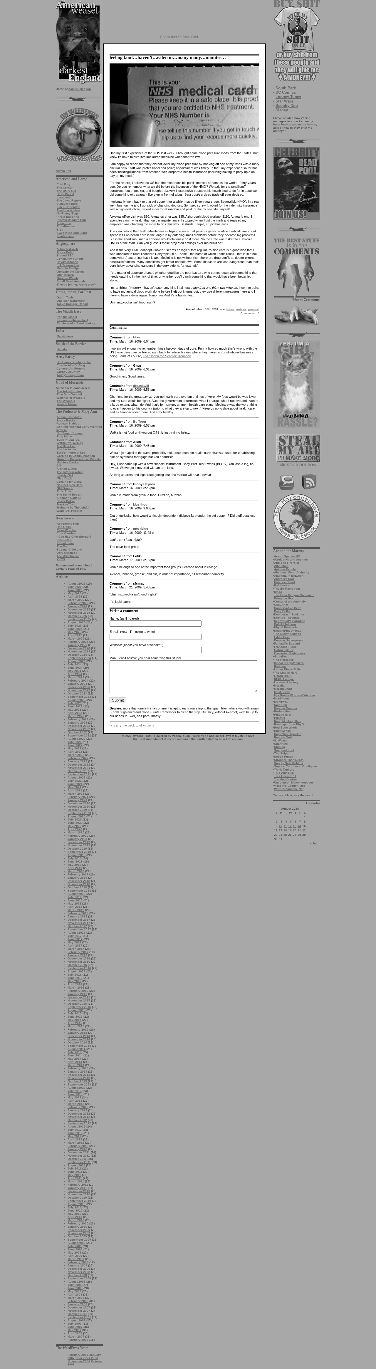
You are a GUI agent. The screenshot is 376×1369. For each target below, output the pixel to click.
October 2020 (77, 809)
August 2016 (76, 971)
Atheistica (281, 566)
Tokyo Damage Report (72, 304)
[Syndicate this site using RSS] (309, 489)
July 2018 (75, 897)
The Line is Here (68, 210)
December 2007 (79, 1307)
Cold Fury (63, 184)
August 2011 (76, 1165)
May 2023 (74, 709)
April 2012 (75, 1139)
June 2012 (75, 1133)
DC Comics (286, 92)
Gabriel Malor (283, 650)
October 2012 (77, 1120)
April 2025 (75, 635)
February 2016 (78, 990)
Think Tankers (284, 769)
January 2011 (77, 1188)
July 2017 (75, 935)
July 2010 (75, 1207)
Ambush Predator (69, 417)
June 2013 (75, 1094)
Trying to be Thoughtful (73, 507)
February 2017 (78, 952)
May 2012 (74, 1136)
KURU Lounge (284, 679)
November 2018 (79, 884)
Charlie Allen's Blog (71, 365)
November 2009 (79, 1233)
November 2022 (79, 729)
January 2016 (77, 994)
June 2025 (75, 628)
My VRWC (281, 701)
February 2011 (78, 1184)
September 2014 (79, 1045)
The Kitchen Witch (70, 472)
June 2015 (75, 1016)
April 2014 (75, 1061)
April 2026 (75, 596)
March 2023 (76, 716)
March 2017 (76, 948)
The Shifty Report (69, 494)
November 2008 (79, 1272)
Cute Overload (67, 533)
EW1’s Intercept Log (71, 452)
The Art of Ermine (69, 391)
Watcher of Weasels (71, 397)
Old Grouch (65, 488)
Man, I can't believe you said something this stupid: (146, 658)
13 (294, 826)
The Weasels (66, 400)
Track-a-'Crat (66, 504)
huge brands (282, 124)
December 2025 (79, 609)
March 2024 (76, 677)
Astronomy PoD (68, 523)
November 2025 (79, 612)
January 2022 (77, 761)
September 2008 (79, 1278)
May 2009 (74, 1252)
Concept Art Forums (71, 368)
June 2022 (75, 745)
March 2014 (76, 1065)
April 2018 (75, 906)
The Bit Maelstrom (287, 588)
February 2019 (78, 874)
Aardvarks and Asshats (291, 559)
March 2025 (76, 638)
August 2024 (76, 661)
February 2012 (78, 1145)
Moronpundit (283, 688)
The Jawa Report (69, 200)
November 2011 (79, 1155)
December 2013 (79, 1074)
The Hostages (284, 659)
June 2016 (75, 977)
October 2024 (77, 654)
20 (294, 830)
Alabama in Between (288, 575)
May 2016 (74, 981)
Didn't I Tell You (285, 624)
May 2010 (74, 1213)
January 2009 (77, 1265)
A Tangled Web (67, 249)
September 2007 (79, 1317)
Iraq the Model (67, 316)
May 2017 (74, 942)
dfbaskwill (141, 385)
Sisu (60, 229)
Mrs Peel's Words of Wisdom (294, 695)
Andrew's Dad (284, 579)
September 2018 (79, 890)
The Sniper (282, 753)
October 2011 (77, 1158)
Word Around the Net (288, 789)
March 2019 (76, 871)
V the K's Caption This (290, 785)
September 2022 (79, 735)
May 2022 (74, 748)
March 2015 (76, 1026)
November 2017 (79, 923)
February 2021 (78, 796)
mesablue (140, 528)
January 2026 (77, 606)
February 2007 (78, 1339)
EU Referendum (68, 265)
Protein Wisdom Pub (71, 220)
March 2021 (76, 793)
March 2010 (76, 1220)
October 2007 (77, 1314)
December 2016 (79, 958)
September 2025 (79, 619)
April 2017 (75, 945)
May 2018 (74, 903)
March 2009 (76, 1259)
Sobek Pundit (283, 756)
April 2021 (75, 790)
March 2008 (76, 1297)
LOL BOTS (64, 539)
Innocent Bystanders (289, 663)
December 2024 (79, 648)
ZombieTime (65, 236)
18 (285, 830)
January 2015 (77, 1032)
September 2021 (79, 774)
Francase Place (285, 646)
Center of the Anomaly (290, 601)
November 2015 (79, 1000)
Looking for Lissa (69, 481)
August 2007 (76, 1320)
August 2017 (76, 932)
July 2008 (75, 1284)
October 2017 (77, 926)
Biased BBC (65, 255)
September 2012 (79, 1123)
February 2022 (78, 758)
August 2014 (76, 1049)
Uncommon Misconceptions (294, 782)
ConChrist (281, 604)
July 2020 (75, 819)
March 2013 (76, 1103)
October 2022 (77, 732)
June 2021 (75, 784)
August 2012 (76, 1126)
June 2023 (75, 706)
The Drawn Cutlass (287, 633)
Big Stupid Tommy (70, 433)
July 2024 (75, 664)
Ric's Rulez (65, 491)
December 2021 (79, 764)
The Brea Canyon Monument (294, 595)
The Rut (62, 546)
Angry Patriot (66, 420)
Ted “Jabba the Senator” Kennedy (167, 356)
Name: (114, 618)
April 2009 (75, 1255)
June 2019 (75, 861)
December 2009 (79, 1230)
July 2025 (75, 625)
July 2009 (75, 1246)
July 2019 (75, 858)
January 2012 (77, 1149)
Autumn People (285, 569)
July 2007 (75, 1323)
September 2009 (79, 1239)
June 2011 (75, 1171)
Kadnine (280, 666)
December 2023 (79, 687)
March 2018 (76, 910)
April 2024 (75, 674)
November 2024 (79, 651)
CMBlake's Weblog (70, 442)
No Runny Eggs (68, 213)
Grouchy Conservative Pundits (79, 459)
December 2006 (86, 1358)
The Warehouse (68, 556)
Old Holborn (65, 274)
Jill (59, 465)
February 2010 (78, 1223)
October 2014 (77, 1042)
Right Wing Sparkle (287, 734)
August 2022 (76, 738)
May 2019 (74, 864)
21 (299, 830)
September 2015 (79, 1007)
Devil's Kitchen (67, 262)
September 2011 (79, 1162)
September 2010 (79, 1200)
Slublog (279, 747)
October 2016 (77, 965)
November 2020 (79, 806)
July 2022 (75, 742)
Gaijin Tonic (65, 297)
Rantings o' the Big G (289, 724)
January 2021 (77, 800)
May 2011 (74, 1175)
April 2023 (75, 712)
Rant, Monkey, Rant (287, 721)
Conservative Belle (287, 608)
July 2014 (75, 1052)
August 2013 (76, 1087)
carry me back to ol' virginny (134, 725)
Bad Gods (64, 527)
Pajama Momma (285, 708)
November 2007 (79, 1310)
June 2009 (75, 1249)
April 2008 (75, 1294)
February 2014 (78, 1068)
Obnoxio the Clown (70, 271)
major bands (307, 124)
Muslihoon (281, 698)
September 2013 (79, 1084)
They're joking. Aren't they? (76, 284)
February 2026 (78, 603)
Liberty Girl (65, 475)
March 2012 (76, 1142)
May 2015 (74, 1019)
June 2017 (75, 939)
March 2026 (76, 599)
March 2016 (76, 987)
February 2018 (78, 913)
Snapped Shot (284, 750)
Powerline (64, 223)
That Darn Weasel (69, 394)
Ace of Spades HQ (287, 556)
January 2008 (77, 1304)
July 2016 (75, 974)
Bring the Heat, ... (286, 598)
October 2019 (77, 848)
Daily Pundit (65, 194)
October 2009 (77, 1236)
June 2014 (75, 1055)
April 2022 (75, 751)
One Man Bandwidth (71, 300)
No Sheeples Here (70, 484)
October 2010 (77, 1197)
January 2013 (77, 1110)
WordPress (200, 735)
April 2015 (75, 1023)
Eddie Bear (282, 637)
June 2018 (75, 900)
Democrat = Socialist (289, 614)
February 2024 (78, 680)
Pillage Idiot (282, 714)
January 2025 (77, 645)
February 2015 (78, 1029)
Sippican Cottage (69, 497)
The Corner (65, 187)
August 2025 (76, 622)
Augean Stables (68, 423)
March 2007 (76, 1336)
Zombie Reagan (79, 88)
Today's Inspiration (70, 375)
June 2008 (75, 1288)
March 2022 (76, 754)
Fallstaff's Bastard (287, 643)
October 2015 (77, 1003)
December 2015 (79, 997)
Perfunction (282, 711)
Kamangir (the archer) (72, 320)
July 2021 (75, 780)
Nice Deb (280, 705)
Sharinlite (281, 743)
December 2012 (79, 1113)
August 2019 (76, 855)
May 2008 (74, 1291)
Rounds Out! (283, 737)
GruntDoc (281, 656)
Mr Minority (282, 692)
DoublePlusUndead (287, 630)
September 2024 (79, 658)
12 (290, 826)
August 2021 (76, 777)
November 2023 (79, 690)
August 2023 (76, 700)
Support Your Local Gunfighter (295, 766)
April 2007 (75, 1333)
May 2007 (74, 1330)
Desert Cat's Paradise (289, 621)
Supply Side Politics (288, 763)
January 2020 (77, 838)
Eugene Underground (289, 640)
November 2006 (79, 1361)
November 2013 (79, 1078)
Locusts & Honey (286, 682)
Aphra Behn (65, 252)
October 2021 (77, 771)
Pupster (279, 717)
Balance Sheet (284, 582)
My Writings (65, 336)
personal (253, 309)
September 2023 (79, 696)
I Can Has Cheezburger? (74, 536)
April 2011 (75, 1178)
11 (285, 826)
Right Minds (282, 730)
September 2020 (79, 813)
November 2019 (79, 845)
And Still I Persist (286, 562)
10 (280, 826)
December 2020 (79, 803)
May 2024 (74, 670)
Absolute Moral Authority (291, 572)
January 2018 (77, 916)
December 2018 (79, 881)
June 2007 (75, 1326)
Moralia (279, 685)
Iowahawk (64, 197)
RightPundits (66, 226)
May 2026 (74, 593)
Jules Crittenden (68, 207)
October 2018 (77, 887)
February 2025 (78, 641)
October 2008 (77, 1275)
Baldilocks (281, 585)
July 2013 (75, 1091)
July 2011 (74, 1168)
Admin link (63, 170)
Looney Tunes (288, 97)
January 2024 (77, 683)
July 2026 (75, 586)
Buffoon (139, 421)
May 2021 (74, 787)
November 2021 (79, 767)
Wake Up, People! (69, 510)
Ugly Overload (67, 552)
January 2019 (77, 877)
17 (280, 830)
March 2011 (76, 1181)
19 (290, 830)
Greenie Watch (67, 278)
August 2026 (76, 583)
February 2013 (78, 1107)
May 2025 (74, 632)
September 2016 (79, 968)
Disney (282, 110)
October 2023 (77, 693)
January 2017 (77, 955)
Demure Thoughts (286, 617)
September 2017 (79, 929)
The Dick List (66, 446)
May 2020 (74, 826)
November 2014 (79, 1039)
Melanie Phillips (68, 268)
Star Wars (284, 101)
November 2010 (79, 1194)
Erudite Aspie (66, 449)
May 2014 (74, 1058)
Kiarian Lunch (67, 468)
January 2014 (77, 1071)
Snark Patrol (66, 501)
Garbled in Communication (76, 455)
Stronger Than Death (288, 759)
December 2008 (79, 1268)
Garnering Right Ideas (290, 653)
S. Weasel (281, 740)
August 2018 (76, 893)
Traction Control (285, 779)
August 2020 (76, 816)
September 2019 (79, 851)
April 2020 (75, 829)
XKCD (61, 559)
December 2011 (79, 1152)
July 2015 (75, 1013)
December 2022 (79, 725)
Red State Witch (285, 727)
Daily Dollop (282, 611)
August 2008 (76, 1281)
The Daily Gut (66, 190)
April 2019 (75, 868)
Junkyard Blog (67, 203)
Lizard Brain (282, 675)
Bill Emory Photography (74, 362)
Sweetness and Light (72, 232)
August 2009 (76, 1242)
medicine (241, 309)
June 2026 (75, 590)
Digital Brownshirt (287, 627)
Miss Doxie (65, 478)
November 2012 (79, 1116)
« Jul (313, 843)
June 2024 (75, 667)
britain (230, 309)
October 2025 (77, 616)
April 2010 (75, 1217)
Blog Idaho (64, 436)
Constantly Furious (70, 258)
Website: (116, 645)
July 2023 (75, 703)
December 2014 (79, 1036)
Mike (136, 337)
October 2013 (77, 1081)
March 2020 (76, 832)
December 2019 (79, 842)
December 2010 (79, 1191)
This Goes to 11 (285, 776)
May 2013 (74, 1097)
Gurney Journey (68, 371)
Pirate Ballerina (68, 216)
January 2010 (77, 1226)
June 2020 (75, 822)
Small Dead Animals (71, 281)
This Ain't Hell (284, 772)
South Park (286, 88)
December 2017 (79, 919)
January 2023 (77, 722)
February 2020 (78, 835)
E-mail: (114, 631)
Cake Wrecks (66, 530)
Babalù (62, 349)
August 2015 (76, 1010)
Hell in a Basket (68, 462)
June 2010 (75, 1210)
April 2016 (75, 984)
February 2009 (78, 1262)
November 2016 (79, 961)
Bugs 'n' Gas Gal (68, 439)
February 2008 (78, 1301)
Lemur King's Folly (287, 669)
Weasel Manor (67, 404)
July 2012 (75, 1129)
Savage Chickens (69, 549)
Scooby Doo (287, 105)
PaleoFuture (65, 543)
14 (299, 826)
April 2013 (75, 1100)
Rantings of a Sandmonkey (76, 323)
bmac (278, 591)
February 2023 (78, 719)
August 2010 (76, 1204)
